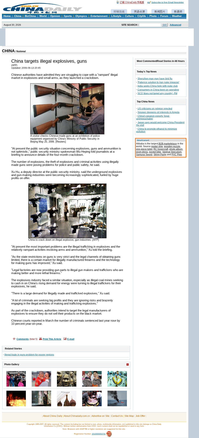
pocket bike (155, 151)
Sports (68, 16)
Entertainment (99, 16)
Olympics (81, 16)
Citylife (141, 16)
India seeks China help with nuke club (158, 86)
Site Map (129, 416)
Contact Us (117, 416)
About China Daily (52, 416)
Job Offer (140, 416)
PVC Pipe (177, 154)
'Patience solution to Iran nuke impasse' (158, 82)
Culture (129, 16)
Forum (164, 16)
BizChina (30, 16)
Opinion (55, 16)
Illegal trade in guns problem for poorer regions (29, 354)
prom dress (142, 151)
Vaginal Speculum (172, 151)
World (43, 16)
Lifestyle (116, 16)
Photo (153, 16)
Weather (177, 16)
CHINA (8, 50)
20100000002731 (99, 434)
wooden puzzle (172, 146)
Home (6, 16)
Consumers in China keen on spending (158, 89)
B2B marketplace (167, 143)
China (17, 16)
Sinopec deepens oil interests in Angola (158, 112)
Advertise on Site (100, 416)
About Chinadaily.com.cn (77, 416)
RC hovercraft (161, 149)
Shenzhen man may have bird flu (155, 78)
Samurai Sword (144, 154)
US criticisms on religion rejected (155, 108)
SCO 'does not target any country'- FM (157, 93)
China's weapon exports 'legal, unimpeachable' (153, 117)
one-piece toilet (144, 149)
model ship (157, 146)
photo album (175, 149)
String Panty (160, 154)
